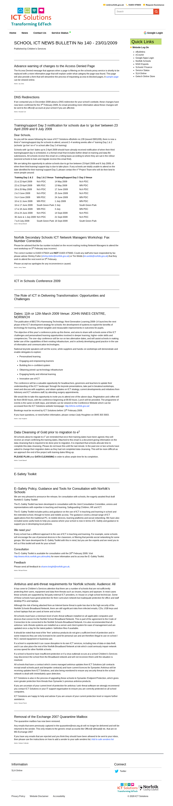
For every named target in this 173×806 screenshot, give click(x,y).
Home (12, 33)
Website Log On (140, 47)
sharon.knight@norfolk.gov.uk (55, 566)
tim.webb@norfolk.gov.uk (96, 256)
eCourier (140, 55)
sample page (112, 77)
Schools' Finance (144, 67)
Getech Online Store (145, 76)
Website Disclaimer (39, 796)
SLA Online (141, 73)
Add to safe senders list (102, 739)
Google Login (155, 33)
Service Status (60, 33)
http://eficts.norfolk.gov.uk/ (77, 406)
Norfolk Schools (143, 61)
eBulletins (140, 52)
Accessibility (59, 796)
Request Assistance (155, 5)
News (25, 33)
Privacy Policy (18, 796)
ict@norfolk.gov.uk (115, 5)
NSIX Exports (142, 64)
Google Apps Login (145, 58)
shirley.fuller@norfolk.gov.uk (55, 256)
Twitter (123, 771)
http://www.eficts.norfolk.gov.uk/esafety (32, 556)
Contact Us (39, 33)
